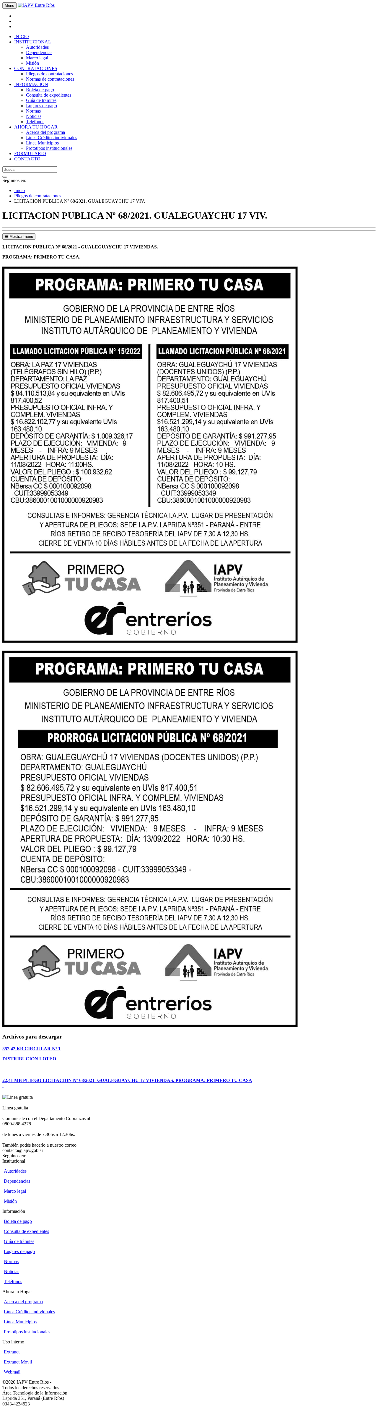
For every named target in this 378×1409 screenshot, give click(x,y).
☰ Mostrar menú (19, 236)
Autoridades (37, 47)
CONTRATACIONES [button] (35, 68)
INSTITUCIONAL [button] (32, 41)
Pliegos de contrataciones (49, 73)
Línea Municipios (42, 142)
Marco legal (37, 57)
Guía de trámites (41, 100)
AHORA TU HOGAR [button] (36, 126)
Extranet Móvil (18, 1361)
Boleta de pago (40, 89)
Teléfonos (35, 121)
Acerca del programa (45, 132)
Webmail (12, 1371)
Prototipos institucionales (49, 148)
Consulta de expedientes (48, 94)
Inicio (19, 190)
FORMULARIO (30, 153)
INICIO (21, 36)
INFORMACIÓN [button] (31, 84)
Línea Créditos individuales (51, 137)
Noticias (33, 116)
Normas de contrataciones (50, 79)
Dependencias (39, 52)
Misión (32, 63)
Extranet (11, 1351)
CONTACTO (27, 158)
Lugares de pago (41, 105)
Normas (33, 110)
